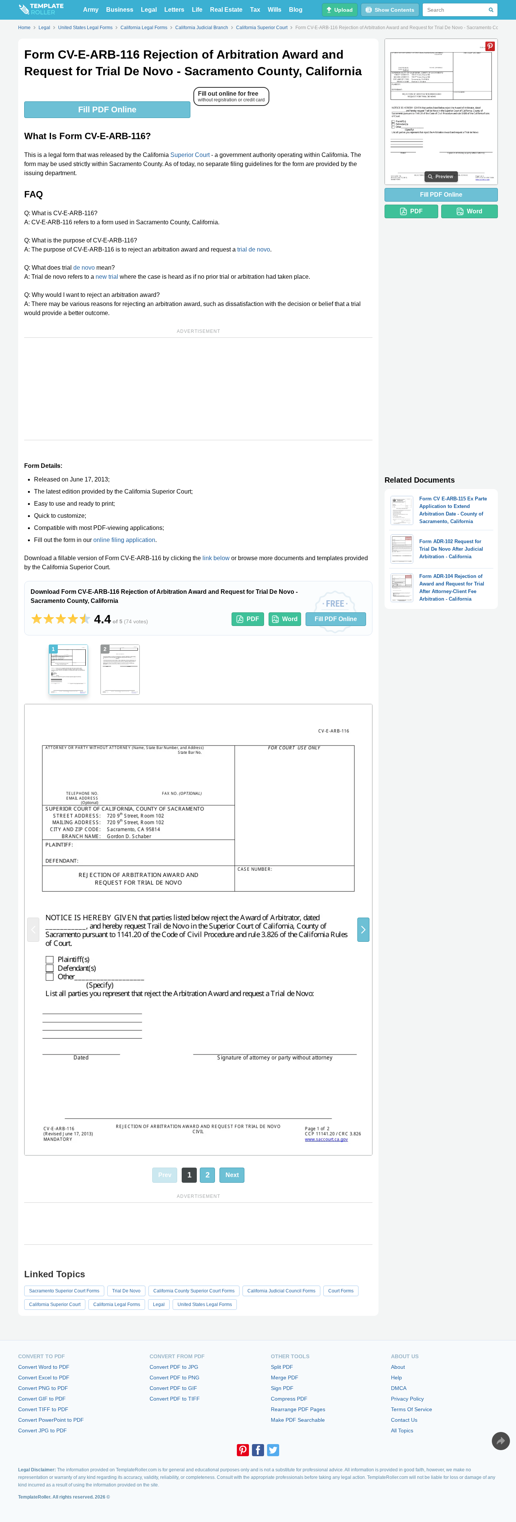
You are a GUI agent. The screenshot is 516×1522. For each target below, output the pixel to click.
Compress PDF (289, 1399)
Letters (174, 9)
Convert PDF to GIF (173, 1388)
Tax (255, 9)
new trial (107, 276)
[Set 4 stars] (73, 619)
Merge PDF (284, 1377)
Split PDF (282, 1367)
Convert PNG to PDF (43, 1388)
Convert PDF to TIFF (175, 1399)
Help (396, 1377)
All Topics (402, 1430)
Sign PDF (282, 1388)
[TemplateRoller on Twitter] (273, 1450)
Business (119, 9)
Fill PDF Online (107, 109)
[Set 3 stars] (61, 619)
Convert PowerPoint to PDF (51, 1420)
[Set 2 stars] (49, 619)
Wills (274, 9)
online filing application (124, 540)
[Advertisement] (198, 389)
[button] (363, 929)
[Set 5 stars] (85, 619)
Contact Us (404, 1420)
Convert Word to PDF (44, 1367)
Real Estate (226, 9)
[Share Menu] (501, 1441)
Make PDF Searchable (298, 1420)
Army (91, 9)
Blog (296, 9)
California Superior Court (54, 1304)
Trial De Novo (126, 1291)
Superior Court (190, 155)
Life (197, 9)
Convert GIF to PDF (42, 1399)
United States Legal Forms (205, 1304)
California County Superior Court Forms (194, 1291)
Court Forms (341, 1291)
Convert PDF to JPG (174, 1367)
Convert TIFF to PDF (43, 1409)
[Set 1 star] (37, 619)
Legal (149, 9)
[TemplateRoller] (40, 10)
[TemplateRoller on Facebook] (258, 1450)
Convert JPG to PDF (42, 1430)
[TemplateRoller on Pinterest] (243, 1450)
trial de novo (253, 249)
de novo (84, 267)
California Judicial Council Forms (281, 1291)
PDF (253, 619)
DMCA (398, 1388)
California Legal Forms (116, 1304)
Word (290, 619)
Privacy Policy (407, 1399)
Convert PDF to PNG (174, 1377)
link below (216, 558)
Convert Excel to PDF (44, 1377)
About (398, 1367)
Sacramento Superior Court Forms (64, 1291)
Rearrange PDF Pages (298, 1409)
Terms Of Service (411, 1409)
